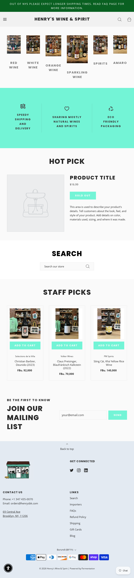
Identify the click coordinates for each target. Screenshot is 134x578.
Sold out (83, 195)
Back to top (67, 449)
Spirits (100, 63)
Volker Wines (67, 356)
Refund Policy (78, 517)
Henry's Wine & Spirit (62, 19)
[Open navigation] (5, 19)
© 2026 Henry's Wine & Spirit (53, 568)
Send (118, 415)
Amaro (120, 63)
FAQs (73, 510)
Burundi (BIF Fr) (65, 549)
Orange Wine (53, 67)
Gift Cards (76, 529)
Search (74, 498)
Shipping (75, 523)
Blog (72, 535)
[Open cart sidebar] (129, 19)
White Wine (33, 65)
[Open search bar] (119, 19)
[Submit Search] (88, 266)
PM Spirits (109, 356)
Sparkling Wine (77, 74)
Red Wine (14, 65)
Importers (76, 504)
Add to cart (25, 345)
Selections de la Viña (25, 356)
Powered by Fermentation (82, 568)
